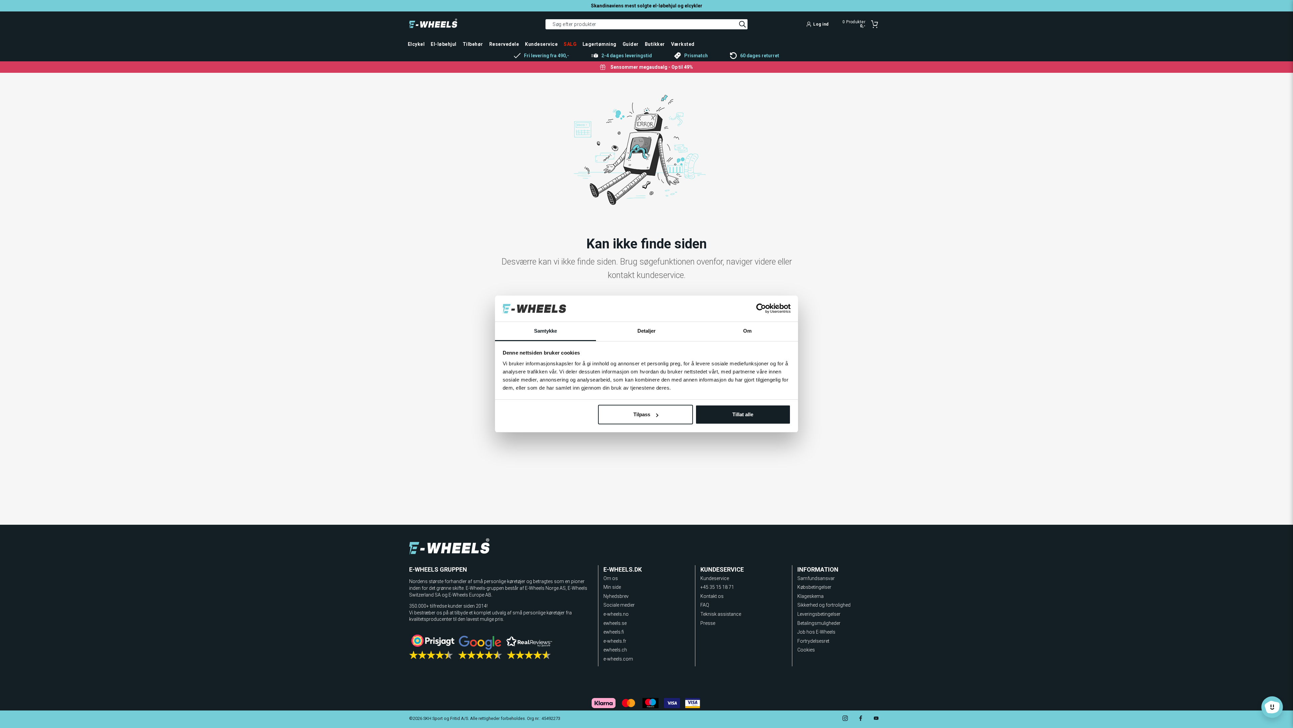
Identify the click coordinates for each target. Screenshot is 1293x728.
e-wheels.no (616, 614)
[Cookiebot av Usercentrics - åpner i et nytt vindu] (761, 309)
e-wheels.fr (614, 641)
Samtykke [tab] (545, 331)
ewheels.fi (613, 632)
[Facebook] (860, 719)
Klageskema (810, 596)
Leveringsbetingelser (818, 614)
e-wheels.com (618, 659)
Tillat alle (742, 414)
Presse (707, 623)
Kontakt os (712, 596)
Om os (610, 578)
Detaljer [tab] (646, 331)
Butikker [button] (655, 44)
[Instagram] (845, 719)
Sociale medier (619, 605)
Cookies (806, 650)
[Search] (742, 24)
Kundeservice (714, 578)
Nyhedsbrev (616, 596)
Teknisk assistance (720, 614)
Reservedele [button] (504, 44)
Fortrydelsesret (813, 641)
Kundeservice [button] (541, 44)
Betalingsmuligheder (818, 623)
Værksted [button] (683, 44)
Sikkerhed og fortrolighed (824, 605)
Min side (612, 587)
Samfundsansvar (816, 578)
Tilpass (641, 414)
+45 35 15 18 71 (717, 587)
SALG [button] (570, 44)
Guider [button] (631, 44)
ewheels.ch (615, 650)
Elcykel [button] (416, 44)
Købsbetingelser (814, 587)
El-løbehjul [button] (443, 44)
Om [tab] (747, 331)
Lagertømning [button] (600, 44)
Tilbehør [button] (473, 44)
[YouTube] (876, 719)
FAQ (704, 605)
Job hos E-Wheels (816, 632)
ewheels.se (615, 623)
